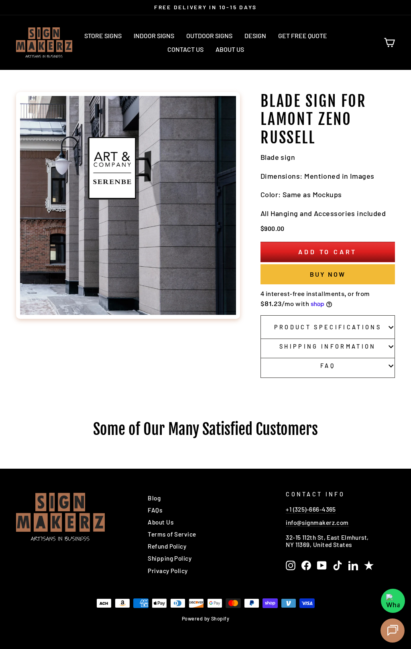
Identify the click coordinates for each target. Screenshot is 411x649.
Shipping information (327, 346)
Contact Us (185, 49)
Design (255, 35)
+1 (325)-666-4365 (311, 509)
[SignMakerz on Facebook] (306, 565)
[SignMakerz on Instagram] (290, 565)
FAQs (155, 510)
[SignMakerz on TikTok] (337, 565)
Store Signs (103, 35)
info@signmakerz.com (317, 522)
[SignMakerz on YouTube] (322, 565)
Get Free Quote (302, 35)
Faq (327, 365)
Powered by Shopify (205, 618)
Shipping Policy (169, 558)
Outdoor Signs (209, 35)
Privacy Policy (167, 570)
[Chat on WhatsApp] (393, 601)
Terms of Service (172, 534)
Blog (154, 498)
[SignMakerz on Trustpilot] (369, 565)
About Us (230, 49)
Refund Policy (167, 546)
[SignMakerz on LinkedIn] (353, 565)
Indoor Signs (154, 35)
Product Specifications (327, 327)
